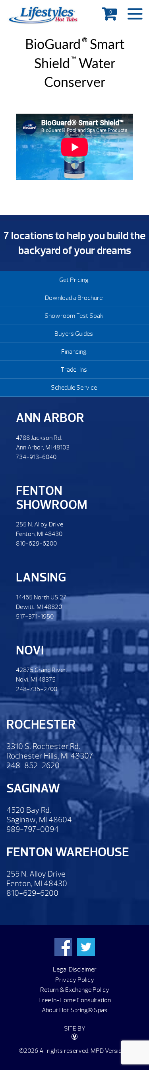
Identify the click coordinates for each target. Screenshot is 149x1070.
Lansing (41, 577)
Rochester (41, 724)
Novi (30, 650)
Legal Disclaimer (75, 969)
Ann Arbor (50, 418)
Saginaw (33, 788)
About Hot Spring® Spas (74, 1010)
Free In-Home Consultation (75, 1000)
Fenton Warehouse (67, 852)
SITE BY (74, 1029)
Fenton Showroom (51, 498)
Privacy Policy (74, 980)
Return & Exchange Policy (74, 990)
